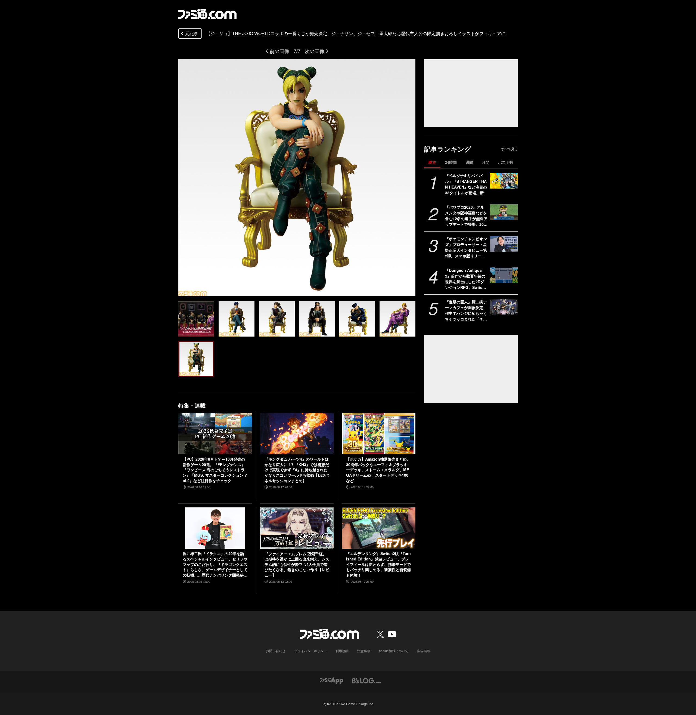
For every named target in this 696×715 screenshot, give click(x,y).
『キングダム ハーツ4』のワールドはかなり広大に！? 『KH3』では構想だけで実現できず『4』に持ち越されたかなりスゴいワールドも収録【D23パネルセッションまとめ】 (297, 470)
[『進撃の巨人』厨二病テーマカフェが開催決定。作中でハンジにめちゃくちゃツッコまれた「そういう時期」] (504, 307)
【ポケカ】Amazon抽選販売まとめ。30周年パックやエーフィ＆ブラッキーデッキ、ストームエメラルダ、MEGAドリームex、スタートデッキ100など (378, 470)
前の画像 (279, 50)
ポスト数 (505, 162)
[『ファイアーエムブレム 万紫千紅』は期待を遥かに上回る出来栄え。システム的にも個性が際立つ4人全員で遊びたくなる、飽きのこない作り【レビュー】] (297, 528)
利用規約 (342, 650)
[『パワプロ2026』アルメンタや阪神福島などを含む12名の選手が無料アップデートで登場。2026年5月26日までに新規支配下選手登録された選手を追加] (504, 212)
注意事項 (363, 650)
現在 (432, 162)
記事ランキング (447, 149)
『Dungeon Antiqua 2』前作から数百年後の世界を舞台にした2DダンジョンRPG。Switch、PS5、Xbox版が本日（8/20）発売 (466, 278)
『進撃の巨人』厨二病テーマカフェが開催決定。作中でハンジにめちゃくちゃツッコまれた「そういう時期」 (466, 310)
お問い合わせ (275, 650)
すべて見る (509, 149)
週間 (469, 162)
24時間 (451, 162)
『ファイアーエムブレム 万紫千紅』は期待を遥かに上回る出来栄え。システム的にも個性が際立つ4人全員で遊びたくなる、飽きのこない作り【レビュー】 (297, 564)
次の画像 (314, 50)
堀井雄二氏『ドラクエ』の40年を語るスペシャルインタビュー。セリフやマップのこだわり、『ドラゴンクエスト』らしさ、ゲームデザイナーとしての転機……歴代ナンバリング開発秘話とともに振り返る (215, 564)
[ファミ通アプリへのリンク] (331, 680)
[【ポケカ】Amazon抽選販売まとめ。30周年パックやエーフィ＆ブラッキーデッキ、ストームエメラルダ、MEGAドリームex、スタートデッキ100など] (378, 433)
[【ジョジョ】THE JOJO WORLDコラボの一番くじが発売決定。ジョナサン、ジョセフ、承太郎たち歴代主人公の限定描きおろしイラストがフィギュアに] (196, 319)
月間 (485, 162)
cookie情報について (393, 650)
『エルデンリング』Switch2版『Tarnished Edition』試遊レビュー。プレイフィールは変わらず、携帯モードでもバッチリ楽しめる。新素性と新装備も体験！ (378, 564)
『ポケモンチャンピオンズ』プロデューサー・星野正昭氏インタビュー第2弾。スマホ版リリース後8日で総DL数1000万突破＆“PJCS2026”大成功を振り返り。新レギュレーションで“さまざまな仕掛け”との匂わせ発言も (466, 247)
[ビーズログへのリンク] (366, 680)
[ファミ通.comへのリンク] (207, 14)
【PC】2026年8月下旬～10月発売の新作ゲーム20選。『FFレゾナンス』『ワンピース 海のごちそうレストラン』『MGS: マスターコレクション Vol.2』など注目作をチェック (215, 470)
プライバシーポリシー (310, 650)
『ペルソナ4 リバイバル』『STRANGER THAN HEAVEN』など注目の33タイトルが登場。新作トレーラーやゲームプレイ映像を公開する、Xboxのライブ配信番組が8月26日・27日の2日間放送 (466, 184)
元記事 (191, 33)
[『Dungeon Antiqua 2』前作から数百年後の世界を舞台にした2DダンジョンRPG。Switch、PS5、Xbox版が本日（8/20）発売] (504, 275)
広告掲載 (423, 650)
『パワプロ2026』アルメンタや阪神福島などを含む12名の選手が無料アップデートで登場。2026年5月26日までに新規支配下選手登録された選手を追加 (466, 215)
